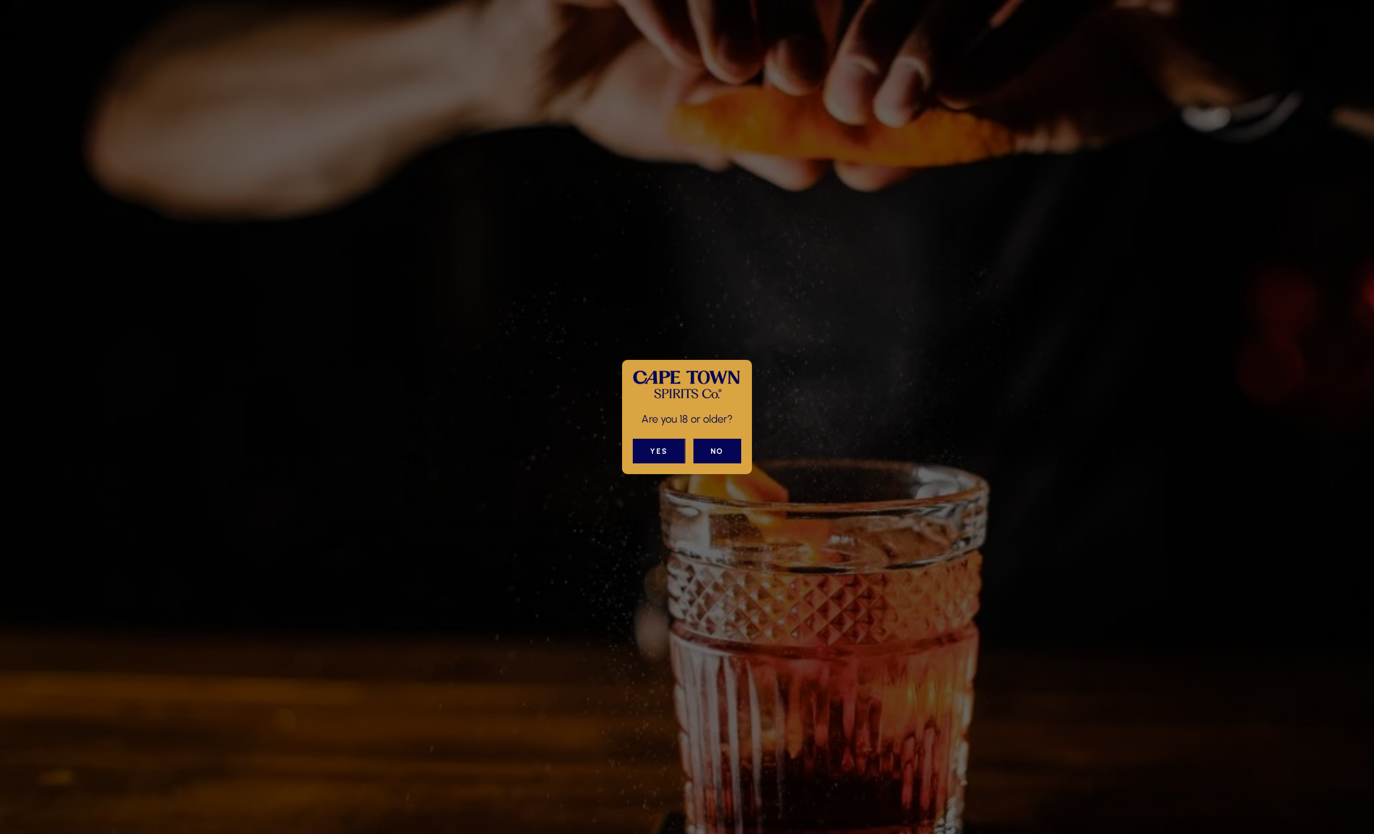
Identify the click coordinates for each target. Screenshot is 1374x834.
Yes (659, 451)
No (717, 451)
